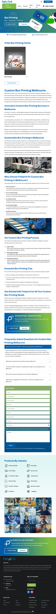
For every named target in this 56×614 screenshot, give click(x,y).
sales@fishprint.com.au (11, 589)
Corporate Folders (45, 600)
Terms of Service (39, 448)
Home (19, 6)
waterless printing (30, 194)
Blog (17, 600)
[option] (16, 35)
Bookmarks (43, 602)
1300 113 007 (49, 6)
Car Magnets (32, 607)
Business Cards (32, 602)
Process (25, 6)
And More (33, 491)
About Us (31, 6)
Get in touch (10, 248)
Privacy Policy (29, 448)
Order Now (48, 1)
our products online (17, 305)
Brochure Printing (33, 604)
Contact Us (38, 6)
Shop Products (8, 6)
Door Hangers (44, 604)
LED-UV (31, 352)
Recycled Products (33, 600)
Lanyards (43, 607)
